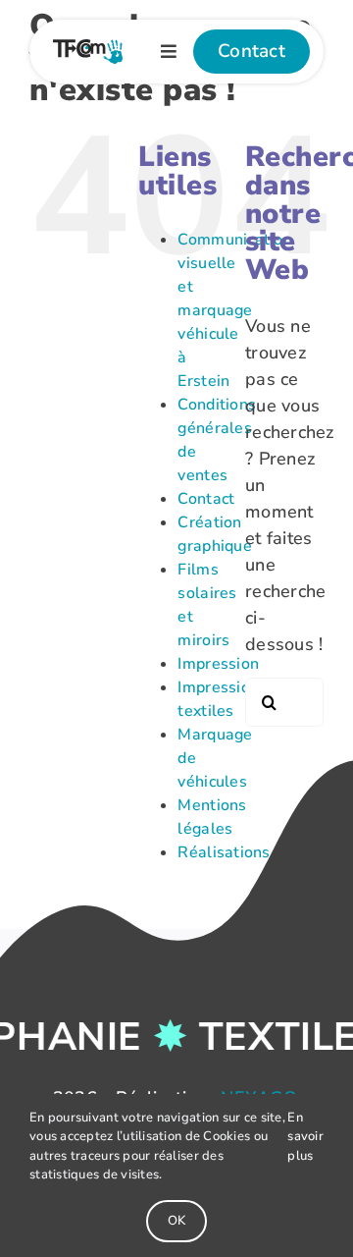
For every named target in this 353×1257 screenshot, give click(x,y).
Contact (205, 499)
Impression (218, 664)
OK (176, 1221)
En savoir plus (305, 1137)
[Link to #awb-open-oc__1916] (168, 51)
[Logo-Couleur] (88, 48)
